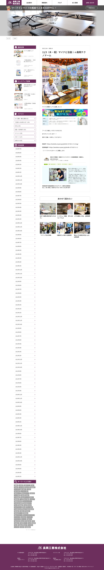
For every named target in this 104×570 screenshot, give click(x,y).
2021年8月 (18, 375)
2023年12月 (18, 270)
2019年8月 (18, 433)
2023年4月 (18, 301)
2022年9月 (18, 328)
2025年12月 (18, 176)
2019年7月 (18, 437)
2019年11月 (18, 426)
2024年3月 (18, 258)
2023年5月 (18, 297)
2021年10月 (18, 367)
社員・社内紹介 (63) (20, 129)
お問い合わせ (90, 3)
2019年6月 (18, 441)
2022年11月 (18, 320)
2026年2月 (18, 168)
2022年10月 (18, 324)
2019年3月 (18, 453)
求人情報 (75, 3)
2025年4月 (18, 207)
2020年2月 (18, 418)
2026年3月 (18, 164)
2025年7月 (18, 196)
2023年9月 (18, 281)
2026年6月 (18, 153)
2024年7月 (18, 242)
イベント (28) (18, 133)
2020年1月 (18, 422)
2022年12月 (18, 316)
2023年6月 (18, 293)
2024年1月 (18, 266)
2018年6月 (18, 469)
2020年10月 (18, 402)
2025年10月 (18, 184)
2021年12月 (18, 359)
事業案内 (44, 3)
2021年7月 (18, 379)
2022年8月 (18, 332)
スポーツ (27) (18, 137)
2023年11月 (18, 274)
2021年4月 (18, 391)
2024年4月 (18, 254)
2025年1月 (18, 219)
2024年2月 (18, 262)
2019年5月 (18, 445)
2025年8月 (18, 192)
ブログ (14, 38)
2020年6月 (18, 410)
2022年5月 (18, 344)
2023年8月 (18, 285)
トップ (8, 38)
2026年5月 (18, 157)
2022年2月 (18, 355)
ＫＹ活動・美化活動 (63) (21, 118)
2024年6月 (18, 246)
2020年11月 (18, 398)
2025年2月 (18, 215)
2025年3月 (18, 211)
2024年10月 (18, 231)
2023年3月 (18, 305)
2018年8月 (18, 465)
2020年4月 (18, 414)
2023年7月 (18, 289)
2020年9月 (18, 406)
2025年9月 (18, 188)
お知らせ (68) (18, 140)
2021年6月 (18, 383)
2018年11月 (18, 457)
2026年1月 (18, 172)
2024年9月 (18, 235)
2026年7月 (18, 149)
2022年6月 (18, 340)
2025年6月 (18, 199)
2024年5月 (18, 250)
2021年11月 (18, 363)
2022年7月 (18, 336)
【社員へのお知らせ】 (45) (22, 122)
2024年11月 (18, 227)
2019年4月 (18, 449)
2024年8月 (18, 238)
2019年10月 (18, 430)
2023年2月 (18, 309)
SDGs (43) (17, 126)
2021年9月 (18, 371)
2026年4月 (18, 160)
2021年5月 (18, 387)
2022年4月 (18, 348)
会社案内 (29, 3)
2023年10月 (18, 277)
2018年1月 (18, 476)
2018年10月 (18, 461)
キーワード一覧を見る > (31, 529)
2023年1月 (18, 313)
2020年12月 (18, 394)
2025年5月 (18, 203)
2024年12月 (18, 223)
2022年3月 (18, 352)
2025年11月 (18, 180)
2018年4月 (18, 472)
